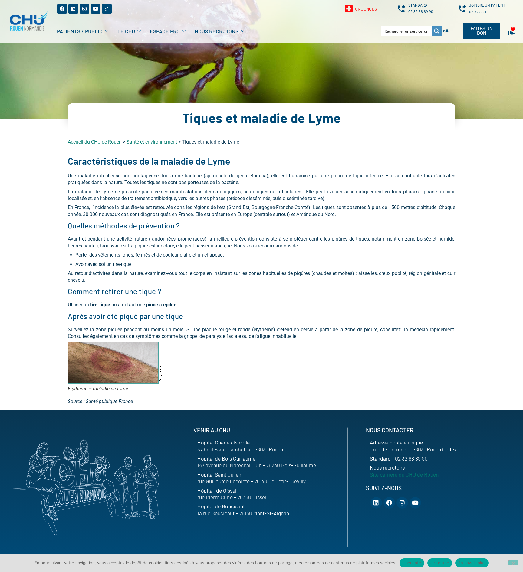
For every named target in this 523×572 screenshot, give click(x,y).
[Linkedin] (73, 9)
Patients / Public (80, 31)
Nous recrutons (216, 31)
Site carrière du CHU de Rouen (404, 474)
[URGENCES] (349, 8)
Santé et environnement (152, 142)
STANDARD (417, 5)
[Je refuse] (513, 562)
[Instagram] (84, 9)
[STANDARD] (401, 8)
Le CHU (126, 31)
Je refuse (439, 562)
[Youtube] (95, 9)
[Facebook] (62, 9)
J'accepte (412, 562)
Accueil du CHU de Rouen (95, 142)
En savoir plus (472, 562)
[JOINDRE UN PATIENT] (462, 8)
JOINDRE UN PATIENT (487, 5)
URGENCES (366, 8)
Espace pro (165, 31)
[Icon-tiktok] (107, 9)
